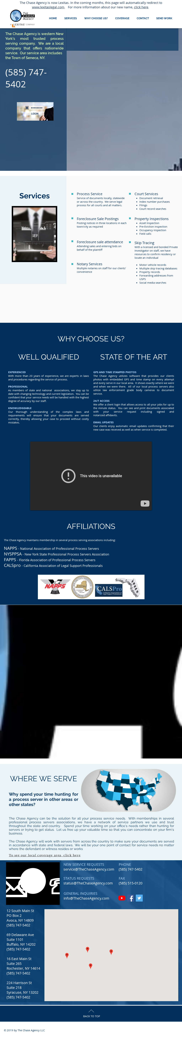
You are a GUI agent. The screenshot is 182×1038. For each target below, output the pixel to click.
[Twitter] (139, 898)
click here (141, 7)
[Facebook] (130, 898)
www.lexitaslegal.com (48, 7)
